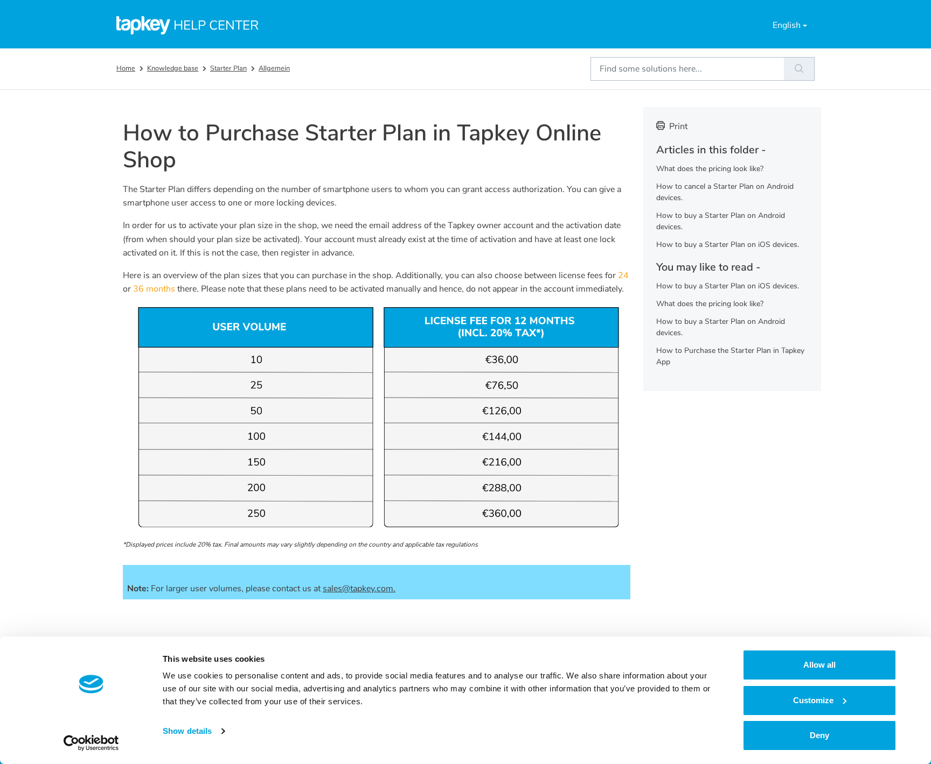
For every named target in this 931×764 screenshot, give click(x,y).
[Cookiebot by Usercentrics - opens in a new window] (91, 743)
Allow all (819, 664)
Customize (813, 700)
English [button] (787, 25)
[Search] (799, 69)
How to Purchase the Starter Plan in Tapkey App (730, 356)
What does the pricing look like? (709, 169)
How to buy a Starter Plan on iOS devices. (727, 244)
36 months (154, 289)
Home (125, 68)
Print (678, 126)
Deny (819, 735)
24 (623, 275)
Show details (187, 730)
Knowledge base (172, 68)
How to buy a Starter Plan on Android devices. (720, 221)
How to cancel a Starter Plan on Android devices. (725, 192)
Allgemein (274, 68)
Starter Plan (228, 68)
